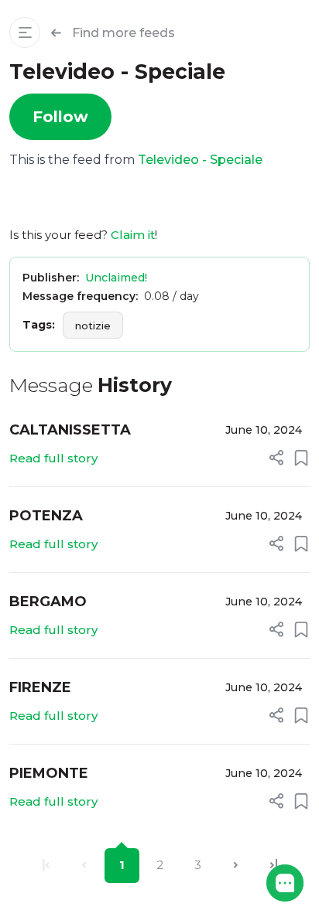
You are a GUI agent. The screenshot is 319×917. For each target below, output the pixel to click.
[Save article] (301, 457)
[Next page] (235, 865)
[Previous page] (84, 865)
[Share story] (276, 457)
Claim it (133, 234)
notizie (93, 325)
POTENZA (46, 515)
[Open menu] (24, 32)
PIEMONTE (48, 773)
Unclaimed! (116, 278)
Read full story (53, 458)
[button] (285, 883)
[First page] (46, 865)
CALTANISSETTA (70, 429)
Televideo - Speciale (200, 159)
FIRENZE (40, 687)
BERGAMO (48, 601)
